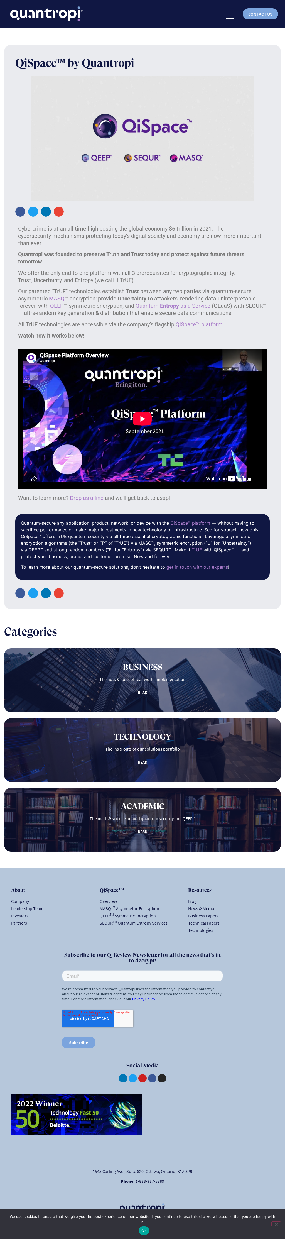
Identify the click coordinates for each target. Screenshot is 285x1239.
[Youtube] (142, 1078)
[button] (230, 14)
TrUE (197, 550)
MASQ (57, 298)
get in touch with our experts (197, 567)
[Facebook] (152, 1078)
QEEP (57, 305)
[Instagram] (162, 1078)
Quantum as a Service (173, 305)
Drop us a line (87, 498)
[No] (276, 1223)
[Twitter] (133, 1078)
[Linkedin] (123, 1078)
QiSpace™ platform (199, 324)
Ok (143, 1230)
